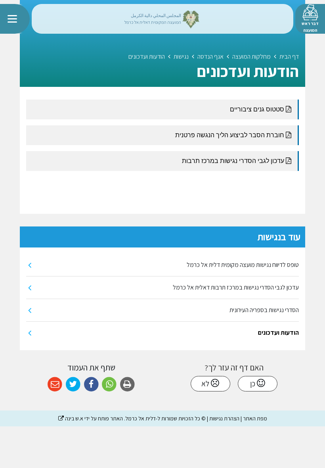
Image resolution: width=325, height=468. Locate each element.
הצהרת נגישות (224, 418)
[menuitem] (162, 265)
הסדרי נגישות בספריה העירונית (264, 310)
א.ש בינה (70, 418)
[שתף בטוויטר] (73, 384)
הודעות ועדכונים (278, 332)
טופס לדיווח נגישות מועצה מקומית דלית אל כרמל (243, 265)
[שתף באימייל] (54, 384)
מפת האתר (255, 418)
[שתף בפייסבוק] (91, 384)
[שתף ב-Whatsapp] (109, 384)
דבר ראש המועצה (310, 27)
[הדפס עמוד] (127, 384)
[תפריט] (15, 19)
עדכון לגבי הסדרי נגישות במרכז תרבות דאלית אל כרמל (236, 287)
